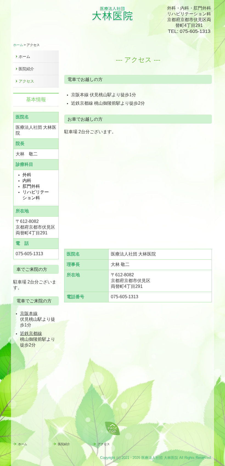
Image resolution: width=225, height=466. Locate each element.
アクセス (26, 81)
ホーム (24, 56)
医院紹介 (26, 69)
